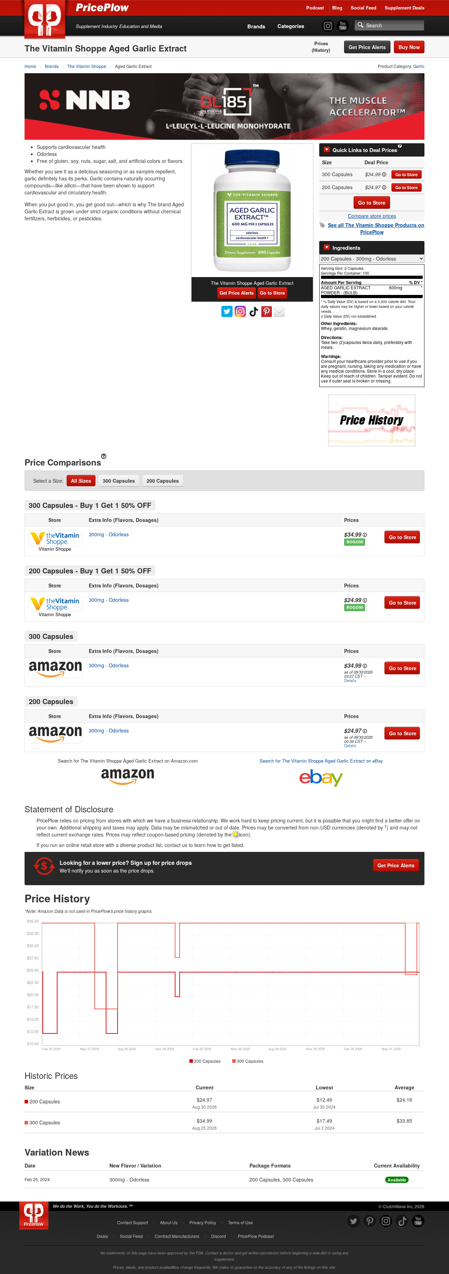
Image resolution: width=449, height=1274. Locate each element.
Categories (290, 26)
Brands (256, 26)
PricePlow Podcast (256, 1236)
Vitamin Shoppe (55, 548)
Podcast (315, 7)
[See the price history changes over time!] (372, 420)
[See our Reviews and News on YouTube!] (418, 1221)
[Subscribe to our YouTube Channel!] (342, 26)
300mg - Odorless (109, 534)
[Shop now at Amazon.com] (54, 670)
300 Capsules (119, 480)
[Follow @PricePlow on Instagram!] (328, 26)
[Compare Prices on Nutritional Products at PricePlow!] (35, 1213)
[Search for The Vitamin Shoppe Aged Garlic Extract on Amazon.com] (127, 775)
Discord (218, 1236)
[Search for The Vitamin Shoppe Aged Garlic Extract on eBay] (321, 776)
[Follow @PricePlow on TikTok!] (402, 1221)
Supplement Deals (404, 7)
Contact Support (132, 1222)
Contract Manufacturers (177, 1236)
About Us (168, 1222)
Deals (102, 1236)
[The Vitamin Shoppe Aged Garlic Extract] (252, 210)
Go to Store (406, 174)
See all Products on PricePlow (376, 228)
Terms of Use (240, 1222)
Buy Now (409, 46)
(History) (321, 50)
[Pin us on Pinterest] (369, 1221)
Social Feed (363, 7)
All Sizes (81, 480)
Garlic (418, 66)
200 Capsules (163, 480)
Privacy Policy (202, 1222)
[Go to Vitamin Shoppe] (54, 538)
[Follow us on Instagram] (386, 1221)
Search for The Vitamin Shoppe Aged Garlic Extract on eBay (321, 760)
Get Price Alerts (367, 46)
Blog (337, 7)
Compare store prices (372, 215)
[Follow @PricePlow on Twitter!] (353, 1221)
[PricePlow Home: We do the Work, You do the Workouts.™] (46, 20)
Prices (321, 43)
